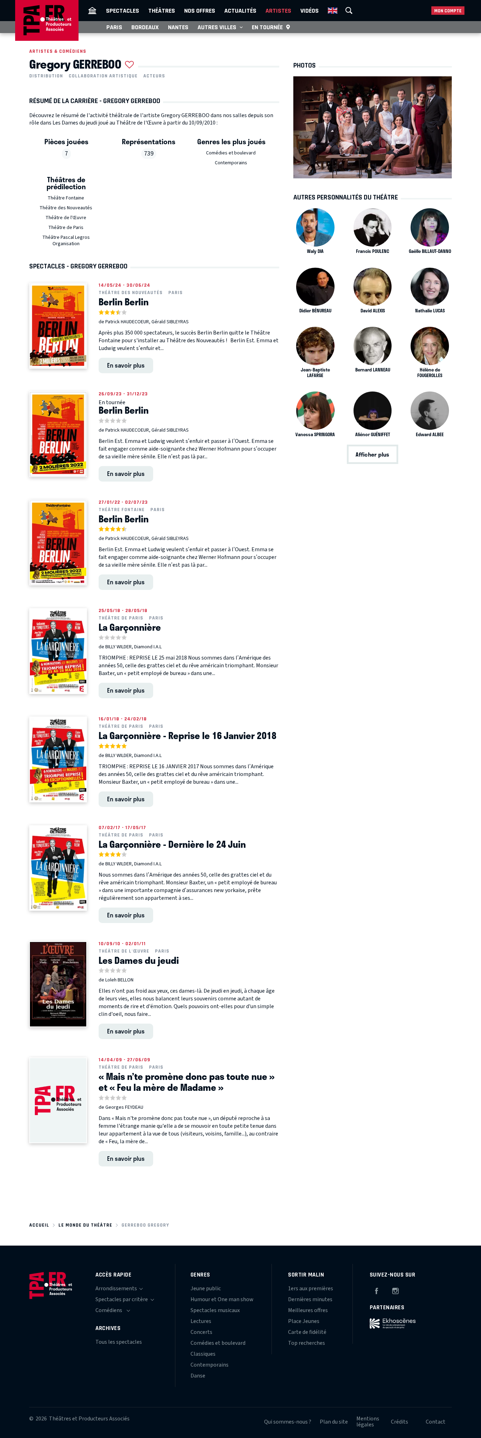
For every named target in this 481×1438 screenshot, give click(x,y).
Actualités (240, 10)
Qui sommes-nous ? (287, 1422)
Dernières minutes (310, 1299)
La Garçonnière (130, 627)
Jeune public (205, 1288)
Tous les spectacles (118, 1342)
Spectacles (122, 10)
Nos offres (199, 10)
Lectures (200, 1321)
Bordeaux (145, 27)
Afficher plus (372, 454)
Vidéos (309, 10)
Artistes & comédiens (57, 51)
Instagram (395, 1290)
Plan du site (334, 1422)
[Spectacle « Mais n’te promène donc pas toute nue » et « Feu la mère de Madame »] (58, 1100)
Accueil (39, 1225)
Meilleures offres (308, 1310)
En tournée (267, 27)
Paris (114, 27)
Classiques (202, 1354)
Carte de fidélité (307, 1332)
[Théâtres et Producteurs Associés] (92, 10)
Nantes (178, 27)
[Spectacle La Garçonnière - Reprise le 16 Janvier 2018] (58, 759)
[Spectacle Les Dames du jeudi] (58, 984)
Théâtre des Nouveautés (65, 207)
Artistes (278, 10)
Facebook (376, 1290)
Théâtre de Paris (65, 227)
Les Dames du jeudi (139, 960)
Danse (197, 1376)
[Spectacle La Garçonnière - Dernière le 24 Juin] (58, 868)
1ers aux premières (310, 1288)
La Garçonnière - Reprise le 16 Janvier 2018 (187, 735)
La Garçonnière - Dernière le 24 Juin (172, 844)
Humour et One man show (222, 1299)
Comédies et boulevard (231, 153)
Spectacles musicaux (215, 1310)
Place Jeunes (303, 1321)
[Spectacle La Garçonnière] (58, 651)
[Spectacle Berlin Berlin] (58, 326)
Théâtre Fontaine (66, 198)
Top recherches (306, 1343)
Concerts (201, 1332)
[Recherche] (349, 11)
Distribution (46, 76)
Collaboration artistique (103, 76)
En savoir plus (126, 365)
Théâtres (161, 10)
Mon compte (448, 10)
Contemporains (231, 162)
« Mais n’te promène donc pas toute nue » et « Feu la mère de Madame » (187, 1081)
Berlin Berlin (124, 302)
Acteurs (154, 76)
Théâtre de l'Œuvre (65, 217)
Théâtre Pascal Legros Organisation (66, 240)
